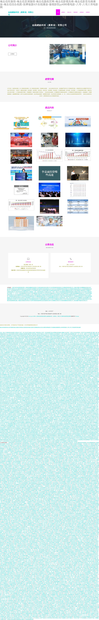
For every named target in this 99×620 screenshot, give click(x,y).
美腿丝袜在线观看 (91, 403)
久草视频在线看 (74, 491)
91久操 (22, 364)
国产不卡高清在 (74, 533)
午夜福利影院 (67, 516)
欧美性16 (83, 368)
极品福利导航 (41, 419)
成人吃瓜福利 (14, 357)
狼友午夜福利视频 (28, 487)
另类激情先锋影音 (12, 468)
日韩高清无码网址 (83, 452)
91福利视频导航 (20, 355)
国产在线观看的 (36, 426)
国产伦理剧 (10, 399)
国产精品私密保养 (33, 536)
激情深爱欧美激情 (23, 384)
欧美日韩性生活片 (4, 399)
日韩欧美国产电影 (51, 526)
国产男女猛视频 (25, 406)
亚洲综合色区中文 (67, 484)
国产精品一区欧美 (57, 536)
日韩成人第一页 (74, 351)
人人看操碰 (40, 364)
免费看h (2, 522)
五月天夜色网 (54, 502)
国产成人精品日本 (83, 399)
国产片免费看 (39, 528)
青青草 (53, 446)
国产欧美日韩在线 (45, 377)
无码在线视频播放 (17, 461)
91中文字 (74, 458)
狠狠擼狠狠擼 (80, 426)
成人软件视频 (15, 377)
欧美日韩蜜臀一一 (23, 502)
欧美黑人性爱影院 (33, 470)
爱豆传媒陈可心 (67, 471)
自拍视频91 (83, 352)
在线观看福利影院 (14, 529)
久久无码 (9, 420)
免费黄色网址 (84, 413)
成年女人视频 (93, 335)
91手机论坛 (26, 420)
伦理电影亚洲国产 (80, 364)
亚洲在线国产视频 (9, 539)
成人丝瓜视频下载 (53, 344)
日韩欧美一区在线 (73, 442)
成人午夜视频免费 (51, 425)
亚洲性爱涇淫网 (25, 444)
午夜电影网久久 (35, 348)
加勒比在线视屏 (47, 404)
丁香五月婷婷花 (60, 538)
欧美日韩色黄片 (22, 348)
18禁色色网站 (3, 496)
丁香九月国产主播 (4, 419)
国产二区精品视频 (16, 500)
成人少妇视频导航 (78, 361)
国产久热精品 (78, 503)
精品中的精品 (20, 352)
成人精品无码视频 (60, 339)
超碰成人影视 (21, 360)
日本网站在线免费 (94, 355)
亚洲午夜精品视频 (71, 393)
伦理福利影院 (82, 493)
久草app (51, 462)
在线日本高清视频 (55, 500)
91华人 (79, 355)
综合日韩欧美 (69, 345)
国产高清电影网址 (35, 380)
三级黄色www (30, 503)
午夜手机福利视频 (27, 473)
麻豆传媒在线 (31, 522)
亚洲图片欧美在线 (63, 513)
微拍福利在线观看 (10, 332)
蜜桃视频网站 (95, 386)
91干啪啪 (96, 426)
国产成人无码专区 (50, 488)
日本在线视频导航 (91, 442)
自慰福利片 (41, 535)
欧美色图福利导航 (89, 488)
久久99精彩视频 (6, 502)
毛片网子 (44, 503)
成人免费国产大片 (80, 387)
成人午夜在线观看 (10, 334)
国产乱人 (34, 374)
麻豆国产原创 (5, 533)
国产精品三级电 (69, 467)
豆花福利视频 (80, 394)
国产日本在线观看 (16, 462)
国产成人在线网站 (14, 351)
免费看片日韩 (77, 425)
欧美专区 (77, 529)
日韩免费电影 (78, 362)
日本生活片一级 (85, 506)
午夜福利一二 (7, 452)
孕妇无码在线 (21, 420)
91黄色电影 (24, 371)
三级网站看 (91, 536)
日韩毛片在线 (59, 446)
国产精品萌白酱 (27, 410)
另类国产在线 (95, 383)
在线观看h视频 (26, 334)
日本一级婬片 (84, 334)
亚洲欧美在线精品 (70, 529)
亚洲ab (72, 361)
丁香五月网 (9, 373)
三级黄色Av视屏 (8, 535)
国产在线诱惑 (83, 409)
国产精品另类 (17, 425)
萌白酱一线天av (82, 491)
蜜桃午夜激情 (71, 376)
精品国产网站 (40, 512)
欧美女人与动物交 (65, 336)
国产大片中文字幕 (38, 368)
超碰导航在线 (70, 519)
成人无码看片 (20, 383)
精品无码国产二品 (18, 416)
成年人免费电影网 (35, 538)
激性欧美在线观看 (82, 442)
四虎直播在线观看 (66, 477)
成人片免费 (4, 391)
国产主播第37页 (78, 410)
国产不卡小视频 (13, 381)
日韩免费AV (36, 452)
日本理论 (33, 410)
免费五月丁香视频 (22, 390)
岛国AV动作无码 (79, 354)
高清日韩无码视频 (35, 373)
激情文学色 (71, 410)
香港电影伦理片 (18, 371)
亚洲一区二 (52, 448)
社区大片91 (9, 503)
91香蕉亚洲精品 (77, 384)
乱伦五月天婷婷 (82, 403)
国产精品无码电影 (73, 336)
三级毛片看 (24, 462)
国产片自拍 (42, 370)
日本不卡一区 (30, 475)
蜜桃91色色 (42, 383)
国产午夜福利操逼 (34, 468)
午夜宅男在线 (21, 377)
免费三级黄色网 (43, 538)
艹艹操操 (36, 354)
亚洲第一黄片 (62, 529)
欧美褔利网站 (17, 541)
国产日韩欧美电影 (83, 351)
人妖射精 (45, 342)
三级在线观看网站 (41, 467)
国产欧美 (66, 364)
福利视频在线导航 (54, 460)
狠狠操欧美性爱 (7, 378)
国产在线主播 (72, 468)
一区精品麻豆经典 (46, 352)
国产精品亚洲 (93, 380)
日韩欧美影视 (67, 451)
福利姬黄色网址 (88, 364)
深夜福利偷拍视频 (63, 531)
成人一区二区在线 (42, 499)
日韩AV (68, 493)
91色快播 (41, 360)
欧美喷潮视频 (70, 494)
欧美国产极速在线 (66, 446)
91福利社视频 (64, 377)
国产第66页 (89, 383)
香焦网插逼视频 (85, 535)
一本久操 (47, 467)
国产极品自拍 (3, 416)
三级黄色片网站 (44, 390)
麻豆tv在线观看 (19, 362)
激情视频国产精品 (92, 347)
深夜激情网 (78, 455)
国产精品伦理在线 (40, 506)
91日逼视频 (63, 403)
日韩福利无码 (95, 413)
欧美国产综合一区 (75, 462)
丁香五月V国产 (66, 394)
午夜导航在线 (20, 380)
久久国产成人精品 (44, 378)
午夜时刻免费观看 (39, 454)
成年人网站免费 (25, 399)
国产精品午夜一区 (63, 342)
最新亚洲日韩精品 (80, 371)
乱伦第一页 (76, 378)
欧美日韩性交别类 (51, 510)
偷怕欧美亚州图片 (60, 335)
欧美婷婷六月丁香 (25, 528)
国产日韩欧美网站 (67, 391)
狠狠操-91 (37, 384)
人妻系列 (44, 357)
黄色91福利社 (30, 425)
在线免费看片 (49, 400)
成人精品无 (45, 410)
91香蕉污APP (62, 404)
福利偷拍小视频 (60, 332)
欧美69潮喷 (78, 347)
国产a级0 (32, 334)
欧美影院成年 (46, 532)
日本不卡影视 (27, 474)
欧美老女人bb (36, 358)
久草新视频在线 (15, 384)
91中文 (1, 387)
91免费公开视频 (22, 539)
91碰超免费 (31, 423)
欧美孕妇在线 (14, 526)
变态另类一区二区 (31, 457)
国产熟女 (88, 481)
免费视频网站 (36, 413)
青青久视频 (8, 384)
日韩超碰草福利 (32, 506)
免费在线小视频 (73, 357)
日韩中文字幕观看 (49, 334)
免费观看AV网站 (35, 510)
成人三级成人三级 (28, 358)
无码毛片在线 (80, 509)
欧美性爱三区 (47, 516)
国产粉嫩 (20, 406)
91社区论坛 (41, 380)
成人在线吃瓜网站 (46, 396)
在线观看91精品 (55, 428)
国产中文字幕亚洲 (39, 471)
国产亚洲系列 (57, 493)
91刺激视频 (94, 422)
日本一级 (55, 400)
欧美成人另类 (75, 454)
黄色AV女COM (71, 503)
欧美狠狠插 (89, 384)
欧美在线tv (40, 404)
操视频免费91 (7, 352)
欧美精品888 (61, 457)
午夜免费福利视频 (94, 503)
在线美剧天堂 (10, 460)
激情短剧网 (47, 490)
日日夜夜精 (30, 452)
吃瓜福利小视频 (80, 357)
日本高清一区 (58, 474)
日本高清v (18, 423)
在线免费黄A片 (22, 342)
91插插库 (79, 336)
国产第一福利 (22, 471)
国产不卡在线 (18, 345)
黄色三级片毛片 (60, 368)
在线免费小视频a (78, 457)
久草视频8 (80, 377)
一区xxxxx (64, 338)
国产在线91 (47, 370)
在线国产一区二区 (79, 475)
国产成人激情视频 (36, 362)
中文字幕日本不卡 (76, 461)
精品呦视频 (74, 422)
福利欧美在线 (63, 409)
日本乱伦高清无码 (81, 422)
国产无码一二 (76, 383)
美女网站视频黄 (11, 419)
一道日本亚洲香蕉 (79, 338)
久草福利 (28, 342)
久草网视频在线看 (14, 370)
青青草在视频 (25, 496)
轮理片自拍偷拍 (86, 394)
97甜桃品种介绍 (91, 399)
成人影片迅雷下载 (6, 520)
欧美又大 (81, 358)
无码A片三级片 (42, 526)
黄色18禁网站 (5, 383)
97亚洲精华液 (74, 335)
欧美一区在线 (84, 360)
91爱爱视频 (33, 355)
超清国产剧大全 (58, 357)
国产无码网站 (69, 406)
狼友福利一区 (64, 522)
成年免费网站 (19, 532)
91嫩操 (29, 499)
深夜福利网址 (18, 368)
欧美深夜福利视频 (9, 490)
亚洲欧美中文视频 (64, 429)
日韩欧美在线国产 (50, 354)
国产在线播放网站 (90, 367)
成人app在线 (33, 351)
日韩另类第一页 (66, 445)
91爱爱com (92, 373)
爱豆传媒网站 (32, 541)
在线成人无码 (33, 528)
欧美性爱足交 (36, 446)
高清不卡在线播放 (23, 452)
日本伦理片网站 (11, 506)
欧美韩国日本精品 (25, 541)
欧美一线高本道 (17, 496)
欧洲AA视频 (90, 520)
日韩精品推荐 (74, 396)
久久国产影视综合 (71, 347)
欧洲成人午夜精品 (16, 361)
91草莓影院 (28, 348)
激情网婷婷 (29, 416)
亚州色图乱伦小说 (40, 365)
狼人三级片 (39, 429)
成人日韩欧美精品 (19, 497)
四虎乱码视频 (63, 452)
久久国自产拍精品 (55, 364)
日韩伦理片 (19, 404)
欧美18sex (14, 464)
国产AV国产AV (67, 335)
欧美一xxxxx (28, 347)
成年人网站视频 (11, 407)
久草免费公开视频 (42, 470)
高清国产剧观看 (87, 378)
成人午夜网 (93, 351)
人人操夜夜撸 (8, 454)
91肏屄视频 (50, 520)
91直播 (35, 367)
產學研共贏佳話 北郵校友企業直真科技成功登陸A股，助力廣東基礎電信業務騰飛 (21, 139)
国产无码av (73, 391)
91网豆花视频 (48, 358)
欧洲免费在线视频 (65, 536)
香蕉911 (43, 336)
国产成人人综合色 (88, 526)
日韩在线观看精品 (16, 386)
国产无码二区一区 (76, 512)
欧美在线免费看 (24, 368)
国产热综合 (6, 370)
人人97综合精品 (65, 383)
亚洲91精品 (69, 512)
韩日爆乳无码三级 (21, 354)
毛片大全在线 (44, 522)
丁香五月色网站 (64, 334)
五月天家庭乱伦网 (25, 448)
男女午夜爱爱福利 (90, 528)
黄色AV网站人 (23, 425)
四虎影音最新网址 (75, 488)
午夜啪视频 (42, 420)
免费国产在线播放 (82, 523)
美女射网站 (58, 510)
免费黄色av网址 (29, 404)
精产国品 (76, 397)
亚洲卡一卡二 (11, 397)
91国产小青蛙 (85, 361)
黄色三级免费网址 (10, 371)
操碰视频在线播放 (75, 510)
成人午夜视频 (92, 381)
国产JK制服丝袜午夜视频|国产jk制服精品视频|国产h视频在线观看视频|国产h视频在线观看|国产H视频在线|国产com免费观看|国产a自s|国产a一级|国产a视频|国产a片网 (61, 435)
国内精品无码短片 (39, 349)
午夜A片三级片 (29, 378)
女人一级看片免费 (29, 504)
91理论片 (23, 394)
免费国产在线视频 (60, 486)
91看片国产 (25, 532)
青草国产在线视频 (6, 341)
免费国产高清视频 (70, 419)
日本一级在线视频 (11, 364)
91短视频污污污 (51, 470)
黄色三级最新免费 (49, 419)
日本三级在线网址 (5, 477)
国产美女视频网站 (55, 384)
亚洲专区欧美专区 (88, 525)
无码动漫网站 (91, 490)
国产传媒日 (25, 480)
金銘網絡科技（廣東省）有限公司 (53, 316)
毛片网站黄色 (34, 429)
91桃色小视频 (87, 426)
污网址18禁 (35, 425)
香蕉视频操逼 (50, 499)
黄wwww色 (70, 344)
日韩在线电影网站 (65, 449)
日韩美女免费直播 (59, 410)
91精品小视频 (86, 429)
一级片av (52, 455)
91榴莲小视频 (45, 355)
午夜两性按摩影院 (72, 500)
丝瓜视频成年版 (35, 488)
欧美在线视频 (88, 371)
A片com (17, 419)
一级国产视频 (58, 470)
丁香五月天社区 (54, 513)
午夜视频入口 (42, 539)
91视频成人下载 (63, 384)
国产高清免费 (54, 457)
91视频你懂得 (54, 368)
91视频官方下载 (85, 461)
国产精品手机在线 (77, 483)
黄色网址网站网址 (23, 413)
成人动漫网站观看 (17, 338)
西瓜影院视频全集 (69, 420)
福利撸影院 (46, 360)
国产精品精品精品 (73, 507)
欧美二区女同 (49, 415)
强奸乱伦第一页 (62, 504)
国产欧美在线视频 (23, 336)
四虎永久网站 (38, 515)
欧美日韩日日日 (83, 470)
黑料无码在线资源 (74, 493)
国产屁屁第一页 (57, 389)
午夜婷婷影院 (25, 442)
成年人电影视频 (54, 515)
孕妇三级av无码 (28, 400)
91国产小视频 (52, 410)
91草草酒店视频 (12, 344)
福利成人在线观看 (93, 483)
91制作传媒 (35, 376)
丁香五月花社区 (57, 499)
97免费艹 (33, 386)
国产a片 (60, 460)
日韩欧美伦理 (74, 446)
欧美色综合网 (30, 336)
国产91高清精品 (87, 338)
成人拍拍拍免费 (58, 362)
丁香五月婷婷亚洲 (11, 488)
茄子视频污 (39, 344)
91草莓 (75, 419)
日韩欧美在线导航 (66, 473)
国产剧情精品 (44, 335)
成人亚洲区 (78, 368)
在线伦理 (11, 477)
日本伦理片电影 (31, 461)
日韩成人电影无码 (80, 480)
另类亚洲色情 (96, 348)
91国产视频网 (64, 389)
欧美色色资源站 (79, 496)
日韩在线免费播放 (83, 516)
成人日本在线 (89, 487)
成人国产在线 (47, 497)
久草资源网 (5, 523)
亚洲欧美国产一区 (62, 454)
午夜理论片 (56, 422)
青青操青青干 (3, 428)
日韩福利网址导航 (44, 402)
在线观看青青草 (73, 464)
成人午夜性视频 (46, 500)
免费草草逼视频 (77, 478)
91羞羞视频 (84, 362)
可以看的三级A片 (18, 519)
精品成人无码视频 (62, 413)
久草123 (58, 409)
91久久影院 (64, 348)
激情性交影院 (90, 471)
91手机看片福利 (54, 516)
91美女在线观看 (16, 535)
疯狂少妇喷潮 (11, 403)
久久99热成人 (18, 523)
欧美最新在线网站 (75, 481)
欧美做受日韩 (67, 349)
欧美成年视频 (62, 428)
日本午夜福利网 (93, 515)
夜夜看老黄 (2, 536)
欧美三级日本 (38, 396)
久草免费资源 (14, 491)
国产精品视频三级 (75, 470)
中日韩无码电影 (89, 486)
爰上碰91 (77, 423)
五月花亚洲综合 (76, 370)
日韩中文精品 (7, 526)
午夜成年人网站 (62, 419)
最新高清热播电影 (42, 496)
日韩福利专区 (42, 415)
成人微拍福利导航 (74, 428)
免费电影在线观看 (66, 361)
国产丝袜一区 (94, 349)
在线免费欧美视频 (45, 339)
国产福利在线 (59, 348)
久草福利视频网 (90, 342)
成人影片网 (93, 484)
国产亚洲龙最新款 (60, 458)
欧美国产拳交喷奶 (6, 360)
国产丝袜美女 (42, 348)
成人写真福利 (82, 374)
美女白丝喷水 (4, 460)
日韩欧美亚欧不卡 (87, 494)
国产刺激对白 (48, 428)
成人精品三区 (71, 499)
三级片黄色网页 (67, 487)
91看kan (84, 455)
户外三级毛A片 (27, 533)
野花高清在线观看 (67, 520)
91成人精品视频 (32, 338)
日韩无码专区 (91, 470)
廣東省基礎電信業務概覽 (49, 189)
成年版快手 (89, 413)
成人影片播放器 (59, 487)
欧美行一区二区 (33, 448)
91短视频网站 (11, 412)
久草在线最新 (68, 396)
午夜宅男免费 (90, 348)
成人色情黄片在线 (90, 368)
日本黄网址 (32, 444)
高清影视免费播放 (51, 475)
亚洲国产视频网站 (16, 499)
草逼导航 (69, 454)
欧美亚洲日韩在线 (16, 517)
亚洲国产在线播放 (8, 465)
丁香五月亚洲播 (15, 507)
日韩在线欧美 (43, 487)
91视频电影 (2, 345)
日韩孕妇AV (49, 536)
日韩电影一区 (95, 494)
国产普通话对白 (47, 480)
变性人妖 (36, 334)
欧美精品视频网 (72, 517)
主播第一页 (3, 373)
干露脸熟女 (60, 423)
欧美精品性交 (83, 348)
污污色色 (55, 481)
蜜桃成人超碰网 (79, 429)
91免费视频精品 (10, 425)
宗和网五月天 (42, 373)
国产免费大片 (69, 422)
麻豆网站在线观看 (80, 380)
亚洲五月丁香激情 (40, 457)
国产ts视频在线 (17, 490)
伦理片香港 (35, 419)
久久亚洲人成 (32, 365)
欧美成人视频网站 (55, 442)
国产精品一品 (38, 509)
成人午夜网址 (32, 389)
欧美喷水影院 (27, 355)
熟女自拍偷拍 (3, 384)
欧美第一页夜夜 (24, 338)
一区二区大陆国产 (59, 496)
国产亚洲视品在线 (89, 419)
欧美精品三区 (71, 531)
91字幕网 (2, 539)
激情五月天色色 (61, 351)
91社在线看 (32, 406)
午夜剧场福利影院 (82, 460)
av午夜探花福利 (37, 394)
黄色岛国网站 (22, 347)
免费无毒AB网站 (59, 528)
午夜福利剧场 (8, 531)
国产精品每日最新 (64, 442)
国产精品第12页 (87, 393)
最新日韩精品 (14, 355)
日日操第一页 (42, 358)
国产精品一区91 (55, 415)
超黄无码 (93, 409)
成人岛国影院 (53, 396)
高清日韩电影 (56, 416)
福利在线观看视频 (33, 483)
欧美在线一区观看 (31, 445)
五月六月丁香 (39, 462)
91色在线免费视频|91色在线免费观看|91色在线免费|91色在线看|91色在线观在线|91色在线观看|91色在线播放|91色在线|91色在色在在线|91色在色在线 (34, 436)
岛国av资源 (41, 376)
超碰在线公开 (3, 409)
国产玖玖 (95, 419)
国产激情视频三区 (74, 402)
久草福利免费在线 (42, 536)
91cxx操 (74, 480)
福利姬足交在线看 (25, 389)
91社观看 (63, 493)
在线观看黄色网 (67, 423)
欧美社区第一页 (79, 407)
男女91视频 (17, 393)
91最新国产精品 (85, 365)
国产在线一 (73, 349)
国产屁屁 (49, 342)
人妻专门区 (20, 526)
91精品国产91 (11, 367)
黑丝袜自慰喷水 (58, 406)
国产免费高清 (18, 536)
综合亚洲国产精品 (30, 471)
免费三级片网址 (47, 454)
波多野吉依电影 (86, 354)
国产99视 (5, 468)
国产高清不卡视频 (73, 360)
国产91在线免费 (88, 468)
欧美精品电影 (91, 451)
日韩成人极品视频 (76, 409)
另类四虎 (7, 345)
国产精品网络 (15, 420)
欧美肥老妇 (35, 404)
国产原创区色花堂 (15, 342)
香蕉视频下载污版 (44, 403)
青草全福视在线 (94, 362)
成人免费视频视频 (10, 536)
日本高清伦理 (19, 515)
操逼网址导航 (44, 491)
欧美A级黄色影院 (4, 396)
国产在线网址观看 (88, 387)
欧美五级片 (31, 532)
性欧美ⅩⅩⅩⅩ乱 (74, 339)
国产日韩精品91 (80, 345)
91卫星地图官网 (23, 522)
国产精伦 (30, 531)
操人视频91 (65, 460)
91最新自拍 (18, 374)
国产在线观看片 (18, 493)
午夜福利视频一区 (89, 465)
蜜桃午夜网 (75, 390)
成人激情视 (27, 512)
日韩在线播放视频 (55, 407)
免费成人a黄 (48, 442)
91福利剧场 (54, 358)
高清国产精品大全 (22, 520)
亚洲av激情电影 (13, 380)
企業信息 (82, 12)
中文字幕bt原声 (15, 391)
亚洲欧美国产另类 (35, 428)
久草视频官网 (50, 509)
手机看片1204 (36, 360)
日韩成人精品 (17, 513)
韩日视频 (82, 378)
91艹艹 (87, 352)
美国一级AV (73, 341)
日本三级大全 (86, 390)
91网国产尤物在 (26, 429)
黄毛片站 (65, 461)
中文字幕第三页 (14, 360)
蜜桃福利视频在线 (87, 509)
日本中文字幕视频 (25, 517)
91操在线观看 (48, 407)
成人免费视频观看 (21, 504)
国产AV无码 (39, 357)
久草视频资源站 (21, 351)
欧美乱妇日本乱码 (94, 535)
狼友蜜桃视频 (14, 509)
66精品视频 (65, 387)
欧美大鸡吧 (62, 412)
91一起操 (64, 526)
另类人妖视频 (53, 394)
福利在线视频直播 (58, 338)
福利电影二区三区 (43, 523)
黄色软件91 (24, 374)
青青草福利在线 (27, 464)
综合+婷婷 (35, 497)
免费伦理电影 (78, 376)
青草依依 (34, 464)
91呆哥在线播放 (74, 538)
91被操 (13, 474)
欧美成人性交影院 (40, 541)
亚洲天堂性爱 (23, 446)
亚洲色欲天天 (45, 344)
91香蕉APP (17, 332)
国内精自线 (80, 335)
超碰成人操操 (46, 349)
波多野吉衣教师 (47, 513)
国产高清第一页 (32, 397)
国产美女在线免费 (55, 404)
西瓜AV (83, 531)
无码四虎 (86, 358)
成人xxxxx (14, 404)
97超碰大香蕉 (85, 336)
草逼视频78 (19, 373)
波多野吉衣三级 (51, 386)
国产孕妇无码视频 (77, 420)
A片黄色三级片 (67, 497)
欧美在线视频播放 (88, 407)
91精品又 (90, 418)
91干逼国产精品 (23, 449)
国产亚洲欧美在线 (20, 512)
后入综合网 (25, 506)
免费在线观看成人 (38, 504)
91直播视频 (4, 481)
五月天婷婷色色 (32, 460)
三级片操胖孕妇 (47, 504)
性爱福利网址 (11, 442)
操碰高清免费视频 (26, 357)
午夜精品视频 (31, 451)
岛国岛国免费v (80, 500)
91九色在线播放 (59, 455)
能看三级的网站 (41, 448)
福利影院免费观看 (36, 455)
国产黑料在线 (14, 520)
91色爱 (23, 404)
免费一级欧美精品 (30, 486)
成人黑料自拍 (59, 391)
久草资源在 (80, 390)
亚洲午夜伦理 (80, 532)
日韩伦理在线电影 (38, 480)
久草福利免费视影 (94, 429)
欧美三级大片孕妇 (45, 525)
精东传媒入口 (64, 344)
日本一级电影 (23, 386)
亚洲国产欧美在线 (51, 538)
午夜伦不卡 (92, 339)
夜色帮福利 (87, 480)
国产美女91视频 (83, 423)
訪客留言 (88, 12)
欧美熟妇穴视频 (59, 394)
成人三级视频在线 (17, 394)
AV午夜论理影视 (50, 473)
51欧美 (39, 352)
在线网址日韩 (33, 529)
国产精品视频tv (75, 448)
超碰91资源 (46, 376)
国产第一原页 (15, 454)
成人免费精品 (11, 458)
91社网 (31, 381)
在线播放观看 (56, 390)
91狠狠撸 (33, 341)
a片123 (91, 396)
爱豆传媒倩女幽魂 (50, 357)
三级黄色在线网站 (7, 499)
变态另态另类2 (45, 406)
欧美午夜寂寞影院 (70, 374)
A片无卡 (47, 448)
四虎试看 (38, 351)
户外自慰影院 (91, 336)
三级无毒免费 (75, 406)
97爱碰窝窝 (94, 517)
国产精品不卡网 (38, 500)
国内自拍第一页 (24, 513)
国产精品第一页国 (46, 381)
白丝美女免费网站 (56, 336)
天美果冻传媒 (36, 378)
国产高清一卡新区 (53, 355)
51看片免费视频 (80, 484)
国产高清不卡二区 (43, 425)
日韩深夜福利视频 (81, 528)
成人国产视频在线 (57, 477)
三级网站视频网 (29, 415)
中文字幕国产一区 (83, 520)
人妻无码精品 (11, 339)
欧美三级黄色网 (81, 486)
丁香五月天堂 (73, 332)
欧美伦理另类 (42, 428)
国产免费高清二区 (52, 512)
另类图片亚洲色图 (34, 477)
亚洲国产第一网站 (53, 387)
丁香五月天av (57, 418)
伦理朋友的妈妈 (26, 387)
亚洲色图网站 (37, 423)
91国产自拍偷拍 (37, 336)
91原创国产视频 (7, 357)
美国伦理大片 (39, 332)
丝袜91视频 (70, 444)
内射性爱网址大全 (72, 407)
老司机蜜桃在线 (4, 354)
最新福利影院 (5, 402)
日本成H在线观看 (92, 529)
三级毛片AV (25, 515)
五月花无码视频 (39, 389)
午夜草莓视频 (64, 509)
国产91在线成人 (91, 452)
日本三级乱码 (91, 444)
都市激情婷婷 (4, 367)
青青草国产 (45, 389)
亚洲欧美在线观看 (20, 358)
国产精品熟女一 (17, 349)
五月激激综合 (85, 499)
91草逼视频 (71, 425)
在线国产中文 (92, 474)
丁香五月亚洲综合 (33, 442)
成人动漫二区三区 (60, 396)
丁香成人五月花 (3, 365)
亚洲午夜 (79, 474)
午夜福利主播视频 (91, 448)
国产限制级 (8, 500)
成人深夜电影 (38, 341)
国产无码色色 (70, 384)
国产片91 (44, 368)
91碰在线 (57, 341)
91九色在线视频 (39, 399)
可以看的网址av (26, 538)
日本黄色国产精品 (64, 532)
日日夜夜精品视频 (41, 529)
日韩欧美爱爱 (73, 368)
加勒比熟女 (52, 341)
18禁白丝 (42, 446)
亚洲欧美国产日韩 (82, 428)
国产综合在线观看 (86, 332)
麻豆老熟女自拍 (39, 486)
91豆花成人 (63, 397)
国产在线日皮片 (91, 420)
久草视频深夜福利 (27, 402)
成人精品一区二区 (13, 354)
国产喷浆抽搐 (82, 400)
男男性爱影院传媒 (55, 497)
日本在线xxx (34, 499)
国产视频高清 (87, 349)
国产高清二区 (19, 506)
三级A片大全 (86, 464)
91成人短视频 (67, 488)
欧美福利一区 (59, 526)
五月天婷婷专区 (47, 507)
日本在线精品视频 (9, 493)
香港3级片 (2, 462)
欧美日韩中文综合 (48, 481)
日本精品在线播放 (90, 410)
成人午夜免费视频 (38, 342)
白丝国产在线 (40, 507)
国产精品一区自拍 (81, 396)
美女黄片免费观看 (21, 415)
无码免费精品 (17, 484)
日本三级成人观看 (80, 393)
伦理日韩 (62, 497)
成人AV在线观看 (48, 423)
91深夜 (3, 493)
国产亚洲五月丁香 (83, 533)
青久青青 (84, 410)
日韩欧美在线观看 (91, 491)
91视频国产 (94, 493)
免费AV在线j (23, 500)
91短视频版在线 (77, 467)
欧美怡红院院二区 (53, 345)
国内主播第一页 (26, 380)
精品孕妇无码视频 (22, 378)
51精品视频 (88, 493)
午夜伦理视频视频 (64, 468)
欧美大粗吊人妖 (30, 412)
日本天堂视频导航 (31, 345)
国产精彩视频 (48, 348)
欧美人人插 (35, 539)
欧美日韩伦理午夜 (24, 423)
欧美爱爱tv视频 (14, 390)
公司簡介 (12, 54)
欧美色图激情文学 (24, 470)
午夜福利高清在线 (15, 522)
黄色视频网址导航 (5, 374)
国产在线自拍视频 (41, 464)
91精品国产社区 (51, 402)
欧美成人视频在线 (72, 509)
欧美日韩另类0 (74, 355)
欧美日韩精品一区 (42, 517)
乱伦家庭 (32, 342)
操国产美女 (91, 467)
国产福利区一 (36, 487)
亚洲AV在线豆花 (8, 415)
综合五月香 (27, 351)
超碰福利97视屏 (71, 416)
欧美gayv (33, 347)
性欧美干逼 (78, 535)
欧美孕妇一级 (18, 458)
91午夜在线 (34, 422)
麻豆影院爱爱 (8, 377)
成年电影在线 (29, 535)
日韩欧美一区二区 (54, 490)
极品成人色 (53, 391)
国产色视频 (22, 400)
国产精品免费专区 (19, 481)
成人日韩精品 (36, 415)
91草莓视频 (63, 475)
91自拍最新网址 (8, 347)
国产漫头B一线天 (10, 516)
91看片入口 (78, 416)
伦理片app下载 (84, 347)
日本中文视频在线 (69, 399)
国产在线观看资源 (54, 352)
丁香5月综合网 (86, 373)
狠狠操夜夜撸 (80, 449)
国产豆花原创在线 (34, 517)
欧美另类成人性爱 (16, 448)
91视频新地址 (33, 420)
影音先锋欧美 (68, 486)
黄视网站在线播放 (36, 370)
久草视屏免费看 (23, 478)
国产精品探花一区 (72, 387)
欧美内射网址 (89, 374)
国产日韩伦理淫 (50, 429)
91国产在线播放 (39, 397)
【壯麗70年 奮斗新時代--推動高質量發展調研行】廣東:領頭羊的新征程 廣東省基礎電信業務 (49, 139)
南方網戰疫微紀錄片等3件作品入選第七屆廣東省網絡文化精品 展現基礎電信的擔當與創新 (78, 205)
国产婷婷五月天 (39, 393)
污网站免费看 (69, 352)
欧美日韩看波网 (17, 444)
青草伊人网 (7, 532)
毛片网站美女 (6, 422)
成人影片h (60, 365)
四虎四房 (2, 415)
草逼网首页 (74, 345)
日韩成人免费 (23, 525)
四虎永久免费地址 (16, 528)
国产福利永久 (41, 334)
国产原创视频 (35, 526)
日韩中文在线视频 (59, 488)
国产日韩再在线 (77, 519)
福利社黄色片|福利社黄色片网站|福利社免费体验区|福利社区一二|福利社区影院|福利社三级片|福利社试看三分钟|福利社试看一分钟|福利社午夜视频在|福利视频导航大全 (51, 431)
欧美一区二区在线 (10, 497)
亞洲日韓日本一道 (7, 474)
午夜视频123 (29, 391)
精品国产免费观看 (16, 376)
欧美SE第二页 (3, 400)
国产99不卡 (59, 387)
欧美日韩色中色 (43, 468)
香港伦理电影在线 (77, 344)
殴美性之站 (10, 483)
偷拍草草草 (33, 403)
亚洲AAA (26, 451)
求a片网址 (14, 362)
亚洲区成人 (14, 415)
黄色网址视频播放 (76, 381)
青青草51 (81, 406)
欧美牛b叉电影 (59, 523)
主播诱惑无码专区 (10, 428)
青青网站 (93, 507)
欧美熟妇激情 (24, 484)
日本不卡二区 (78, 342)
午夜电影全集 (33, 357)
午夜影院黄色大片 (52, 451)
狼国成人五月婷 (26, 494)
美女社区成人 (43, 400)
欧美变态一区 (79, 332)
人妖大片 (35, 416)
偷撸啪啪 (44, 509)
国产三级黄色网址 (15, 457)
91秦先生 (60, 444)
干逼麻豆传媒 (40, 460)
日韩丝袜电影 (55, 483)
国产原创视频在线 (80, 349)
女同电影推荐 (85, 519)
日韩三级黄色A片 (72, 364)
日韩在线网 (58, 377)
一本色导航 (84, 444)
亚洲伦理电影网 (41, 483)
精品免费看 (35, 364)
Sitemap (77, 316)
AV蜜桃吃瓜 (9, 409)
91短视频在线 (29, 426)
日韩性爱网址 (38, 387)
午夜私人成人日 (67, 528)
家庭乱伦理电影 (3, 349)
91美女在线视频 (34, 352)
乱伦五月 (64, 406)
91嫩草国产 (55, 419)
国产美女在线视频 (75, 358)
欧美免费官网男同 (57, 462)
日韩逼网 (59, 344)
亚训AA (46, 512)
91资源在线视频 (87, 386)
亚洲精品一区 (85, 474)
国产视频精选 (29, 523)
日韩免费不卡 (19, 473)
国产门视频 (23, 503)
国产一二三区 (62, 490)
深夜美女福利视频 (69, 457)
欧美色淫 (21, 341)
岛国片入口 (57, 532)
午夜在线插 (42, 445)
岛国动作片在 (44, 386)
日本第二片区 (62, 422)
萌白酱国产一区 (67, 341)
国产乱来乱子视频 (80, 468)
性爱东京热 (14, 373)
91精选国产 (86, 380)
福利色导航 (96, 520)
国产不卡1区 (49, 529)
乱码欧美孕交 (91, 370)
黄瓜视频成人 (91, 376)
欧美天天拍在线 (41, 533)
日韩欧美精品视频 (6, 473)
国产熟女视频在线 (70, 378)
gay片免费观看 (76, 502)
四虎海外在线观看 (74, 539)
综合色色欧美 (16, 525)
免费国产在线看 (32, 393)
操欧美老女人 (58, 383)
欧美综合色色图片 (22, 475)
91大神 (37, 445)
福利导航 (70, 377)
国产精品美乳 (23, 361)
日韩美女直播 (61, 376)
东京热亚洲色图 (72, 429)
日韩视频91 (87, 484)
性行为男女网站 (53, 484)
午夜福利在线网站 (30, 367)
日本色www (11, 533)
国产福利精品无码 (84, 510)
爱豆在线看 (2, 377)
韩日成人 (83, 404)
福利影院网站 (54, 351)
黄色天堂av (74, 486)
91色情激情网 (39, 347)
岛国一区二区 (38, 386)
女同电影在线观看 (19, 429)
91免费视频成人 (57, 533)
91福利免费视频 (51, 426)
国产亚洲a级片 (60, 451)
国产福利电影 (39, 371)
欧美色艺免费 (22, 529)
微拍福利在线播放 (53, 444)
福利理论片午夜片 (20, 488)
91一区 (41, 410)
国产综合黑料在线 (28, 497)
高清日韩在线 (85, 483)
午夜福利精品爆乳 (58, 520)
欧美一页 (13, 429)
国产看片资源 (60, 355)
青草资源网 (24, 458)
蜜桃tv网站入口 (82, 383)
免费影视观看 (60, 358)
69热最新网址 (38, 409)
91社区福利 (38, 525)
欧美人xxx (82, 488)
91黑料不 (97, 415)
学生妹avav (63, 378)
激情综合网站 (63, 535)
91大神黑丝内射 (50, 496)
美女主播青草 (65, 360)
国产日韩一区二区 (85, 355)
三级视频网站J (45, 418)
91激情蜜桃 (60, 491)
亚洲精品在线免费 (38, 458)
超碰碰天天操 (5, 344)
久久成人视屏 (8, 448)
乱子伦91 (45, 520)
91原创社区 (26, 383)
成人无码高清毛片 (5, 380)
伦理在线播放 (4, 339)
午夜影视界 (86, 449)
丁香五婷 (70, 461)
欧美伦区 (13, 532)
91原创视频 (76, 415)
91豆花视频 (31, 480)
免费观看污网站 (68, 400)
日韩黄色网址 (73, 394)
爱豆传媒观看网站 (61, 345)
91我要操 (41, 384)
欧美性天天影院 (16, 503)
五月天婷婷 (23, 426)
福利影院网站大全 (69, 502)
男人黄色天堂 (10, 496)
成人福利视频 (21, 487)
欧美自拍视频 (58, 525)
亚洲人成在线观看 (18, 516)
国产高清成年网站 (78, 494)
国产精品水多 (34, 418)
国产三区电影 (8, 413)
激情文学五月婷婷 (89, 531)
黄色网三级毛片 (8, 418)
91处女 (39, 367)
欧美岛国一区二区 (84, 389)
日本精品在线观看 (75, 473)
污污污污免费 (27, 396)
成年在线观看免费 (90, 428)
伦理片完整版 (28, 370)
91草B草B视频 (10, 349)
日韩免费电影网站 (87, 496)
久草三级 (94, 496)
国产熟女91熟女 (32, 507)
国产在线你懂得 (70, 475)
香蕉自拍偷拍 (62, 467)
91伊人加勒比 (84, 384)
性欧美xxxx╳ (83, 481)
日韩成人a (14, 426)
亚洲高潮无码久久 (53, 471)
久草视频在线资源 (79, 526)
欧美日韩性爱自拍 (87, 538)
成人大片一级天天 (64, 407)
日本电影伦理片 (84, 376)
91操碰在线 (8, 336)
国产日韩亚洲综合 (4, 412)
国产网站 (89, 362)
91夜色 (57, 468)
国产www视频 (14, 406)
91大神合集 (51, 362)
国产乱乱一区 (37, 491)
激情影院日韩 (53, 409)
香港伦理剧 (64, 362)
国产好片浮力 (18, 364)
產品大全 (69, 12)
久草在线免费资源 (56, 449)
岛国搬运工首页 (19, 387)
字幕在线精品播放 (24, 393)
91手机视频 (38, 451)
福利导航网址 (90, 473)
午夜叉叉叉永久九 (91, 460)
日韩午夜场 (94, 393)
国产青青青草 (66, 425)
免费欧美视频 (77, 389)
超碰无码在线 (59, 402)
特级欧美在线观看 (76, 352)
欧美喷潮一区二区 (50, 422)
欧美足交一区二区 (94, 344)
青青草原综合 (82, 454)
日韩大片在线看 (25, 365)
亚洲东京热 (12, 345)
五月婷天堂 (56, 517)
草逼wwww (68, 412)
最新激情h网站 (76, 400)
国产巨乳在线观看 (25, 349)
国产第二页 (41, 481)
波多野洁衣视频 (61, 352)
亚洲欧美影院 (92, 506)
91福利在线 (8, 470)
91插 (97, 406)
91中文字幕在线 (65, 357)
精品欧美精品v (42, 413)
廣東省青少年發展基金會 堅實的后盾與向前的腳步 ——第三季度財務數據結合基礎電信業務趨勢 (49, 122)
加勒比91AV (58, 426)
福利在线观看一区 (30, 491)
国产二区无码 (54, 420)
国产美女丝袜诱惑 (26, 490)
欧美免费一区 (94, 457)
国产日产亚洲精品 (92, 357)
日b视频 (47, 373)
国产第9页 (10, 391)
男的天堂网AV (51, 371)
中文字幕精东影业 (81, 458)
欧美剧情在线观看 (7, 528)
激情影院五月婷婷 (32, 502)
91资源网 (43, 473)
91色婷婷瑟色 (65, 365)
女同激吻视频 (91, 358)
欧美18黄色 (3, 471)
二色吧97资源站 (67, 355)
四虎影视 (79, 360)
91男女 (42, 351)
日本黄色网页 (33, 512)
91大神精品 (46, 345)
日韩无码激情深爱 (7, 464)
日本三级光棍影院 (39, 345)
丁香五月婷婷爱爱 (35, 519)
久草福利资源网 (59, 367)
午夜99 (58, 403)
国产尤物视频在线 (64, 416)
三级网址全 (22, 467)
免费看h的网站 (22, 454)
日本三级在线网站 (31, 462)
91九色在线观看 (92, 406)
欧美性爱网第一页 (66, 533)
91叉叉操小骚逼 (51, 412)
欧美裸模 (61, 341)
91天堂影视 (39, 416)
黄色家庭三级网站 (54, 467)
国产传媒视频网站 (61, 400)
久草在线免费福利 (18, 538)
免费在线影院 (19, 407)
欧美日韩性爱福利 (29, 394)
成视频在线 (80, 504)
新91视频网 (56, 354)
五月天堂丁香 (27, 418)
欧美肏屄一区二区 (18, 403)
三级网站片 (4, 506)
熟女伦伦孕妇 (75, 520)
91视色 (24, 367)
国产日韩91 (84, 342)
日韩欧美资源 (5, 512)
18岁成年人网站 (9, 444)
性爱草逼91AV (70, 389)
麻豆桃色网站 (27, 428)
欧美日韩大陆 (93, 464)
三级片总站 (17, 460)
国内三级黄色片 (85, 515)
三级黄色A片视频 (87, 517)
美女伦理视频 (54, 332)
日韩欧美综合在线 (31, 465)
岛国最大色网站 (9, 416)
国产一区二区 (78, 334)
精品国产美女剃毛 (45, 341)
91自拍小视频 (26, 516)
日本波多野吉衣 (7, 386)
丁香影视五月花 (11, 396)
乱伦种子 (34, 332)
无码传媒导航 (46, 393)
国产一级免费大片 (73, 367)
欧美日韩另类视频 (85, 512)
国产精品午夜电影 (67, 523)
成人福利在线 (12, 512)
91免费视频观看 (58, 473)
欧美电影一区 (63, 494)
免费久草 (86, 536)
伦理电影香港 (32, 383)
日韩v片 (86, 451)
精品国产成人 (14, 475)
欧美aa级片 (74, 523)
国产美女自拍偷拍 (32, 449)
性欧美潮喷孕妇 (58, 445)
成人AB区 (35, 535)
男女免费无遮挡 (87, 475)
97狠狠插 (38, 403)
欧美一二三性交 (17, 483)
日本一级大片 (3, 332)
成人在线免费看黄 (18, 397)
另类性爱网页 (7, 475)
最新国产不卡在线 (93, 478)
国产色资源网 (62, 515)
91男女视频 (46, 478)
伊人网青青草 (44, 367)
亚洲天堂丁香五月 (26, 381)
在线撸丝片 (26, 362)
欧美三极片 (33, 467)
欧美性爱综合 (42, 452)
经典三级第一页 (72, 525)
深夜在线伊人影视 (50, 493)
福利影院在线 (52, 458)
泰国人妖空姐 (49, 449)
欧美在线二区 (66, 455)
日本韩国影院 (74, 477)
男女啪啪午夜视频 (58, 361)
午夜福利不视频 (7, 507)
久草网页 (28, 386)
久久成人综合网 (57, 464)
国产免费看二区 (37, 390)
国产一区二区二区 (93, 461)
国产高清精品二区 (15, 336)
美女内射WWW (34, 481)
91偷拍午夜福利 (87, 504)
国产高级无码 (65, 474)
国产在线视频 (6, 387)
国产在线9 (19, 357)
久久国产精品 (73, 536)
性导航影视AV (3, 364)
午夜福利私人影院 (62, 519)
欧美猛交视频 (53, 349)
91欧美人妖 (7, 522)
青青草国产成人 (15, 347)
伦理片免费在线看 (39, 494)
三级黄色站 (23, 445)
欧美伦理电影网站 (29, 354)
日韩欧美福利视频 (10, 486)
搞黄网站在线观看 (72, 386)
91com (59, 397)
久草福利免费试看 (75, 412)
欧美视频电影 (18, 428)
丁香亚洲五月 (37, 522)
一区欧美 (65, 444)
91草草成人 (50, 522)
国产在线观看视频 (64, 517)
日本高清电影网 (50, 361)
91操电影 (37, 410)
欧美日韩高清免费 (66, 402)
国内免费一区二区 (38, 520)
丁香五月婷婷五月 (60, 448)
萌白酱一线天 (76, 403)
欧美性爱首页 (90, 477)
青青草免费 (40, 497)
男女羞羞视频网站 (52, 491)
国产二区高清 (8, 406)
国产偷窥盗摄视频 (8, 338)
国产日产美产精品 (84, 381)
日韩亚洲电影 (55, 529)
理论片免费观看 (14, 452)
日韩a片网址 (11, 523)
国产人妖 (60, 484)
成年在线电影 (45, 461)
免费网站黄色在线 (48, 380)
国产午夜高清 (59, 393)
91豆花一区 (24, 461)
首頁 (58, 12)
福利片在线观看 (20, 335)
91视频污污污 (95, 407)
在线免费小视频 (64, 386)
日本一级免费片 (21, 491)
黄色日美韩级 (85, 478)
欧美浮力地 (16, 449)
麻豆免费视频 (83, 473)
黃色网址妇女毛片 (9, 484)
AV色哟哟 (19, 381)
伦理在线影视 (9, 394)
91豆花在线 (95, 468)
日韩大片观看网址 (71, 362)
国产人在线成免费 (81, 341)
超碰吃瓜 (45, 374)
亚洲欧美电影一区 (25, 477)
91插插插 (97, 399)
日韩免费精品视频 (11, 423)
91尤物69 (66, 376)
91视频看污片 (25, 536)
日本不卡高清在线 (51, 468)
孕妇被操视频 (17, 477)
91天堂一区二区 (93, 404)
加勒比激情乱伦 (87, 532)
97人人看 (94, 423)
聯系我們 (75, 12)
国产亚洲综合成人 (89, 500)
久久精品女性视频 (50, 445)
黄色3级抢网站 (71, 334)
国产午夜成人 (7, 355)
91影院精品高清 (26, 493)
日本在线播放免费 (82, 477)
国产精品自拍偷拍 (86, 391)
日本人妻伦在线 (93, 449)
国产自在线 (52, 383)
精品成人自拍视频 (95, 513)
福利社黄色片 (75, 487)
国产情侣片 (89, 423)
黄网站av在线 (70, 426)
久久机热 (89, 351)
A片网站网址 (66, 410)
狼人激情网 (30, 419)
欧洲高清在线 (24, 499)
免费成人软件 (69, 381)
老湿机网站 (14, 455)
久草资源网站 (80, 445)
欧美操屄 (76, 452)
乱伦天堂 (70, 418)
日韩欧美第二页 (30, 520)
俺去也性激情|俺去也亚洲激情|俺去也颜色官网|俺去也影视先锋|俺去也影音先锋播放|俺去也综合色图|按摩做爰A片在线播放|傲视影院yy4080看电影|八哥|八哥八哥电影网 (38, 327)
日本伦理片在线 (46, 399)
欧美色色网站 (44, 451)
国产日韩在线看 (74, 465)
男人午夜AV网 (46, 502)
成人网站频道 (56, 494)
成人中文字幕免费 (4, 407)
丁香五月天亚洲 (23, 412)
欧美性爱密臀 (4, 403)
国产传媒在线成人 (48, 535)
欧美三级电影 (77, 413)
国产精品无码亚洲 (4, 389)
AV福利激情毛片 (13, 422)
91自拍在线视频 (63, 483)
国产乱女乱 (9, 404)
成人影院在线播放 (85, 344)
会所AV (65, 503)
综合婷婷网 (84, 490)
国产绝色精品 (15, 378)
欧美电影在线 (62, 390)
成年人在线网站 (67, 480)
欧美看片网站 (43, 510)
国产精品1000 (32, 399)
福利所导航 (39, 418)
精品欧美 (43, 423)
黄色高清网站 (31, 515)
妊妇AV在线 (29, 539)
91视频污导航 (90, 402)
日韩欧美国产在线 (26, 519)
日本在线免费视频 (31, 509)
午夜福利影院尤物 (15, 470)
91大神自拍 (14, 335)
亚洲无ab (68, 510)
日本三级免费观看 (92, 533)
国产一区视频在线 (46, 515)
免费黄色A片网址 (89, 341)
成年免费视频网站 (82, 367)
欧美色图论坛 (39, 355)
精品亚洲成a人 (20, 410)
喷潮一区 (19, 389)
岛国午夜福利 (20, 468)
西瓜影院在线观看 (60, 349)
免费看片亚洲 (73, 449)
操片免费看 (2, 470)
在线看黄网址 (30, 446)
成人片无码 (69, 409)
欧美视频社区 (9, 461)
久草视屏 (15, 465)
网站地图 (79, 327)
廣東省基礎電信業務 (41, 316)
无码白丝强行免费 (46, 409)
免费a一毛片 (65, 371)
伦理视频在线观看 (44, 444)
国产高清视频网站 (37, 484)
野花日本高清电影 (91, 462)
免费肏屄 (73, 451)
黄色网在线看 (79, 517)
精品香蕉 (9, 362)
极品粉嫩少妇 (35, 531)
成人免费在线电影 (91, 502)
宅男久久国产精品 (90, 400)
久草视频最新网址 (18, 365)
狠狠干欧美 (32, 377)
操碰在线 (58, 475)
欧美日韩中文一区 (28, 360)
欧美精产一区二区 (23, 531)
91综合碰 (4, 404)
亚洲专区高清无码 (89, 446)
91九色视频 (24, 345)
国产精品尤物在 (58, 371)
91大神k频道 (55, 454)
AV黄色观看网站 (41, 354)
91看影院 (41, 516)
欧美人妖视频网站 (13, 402)
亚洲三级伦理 (65, 525)
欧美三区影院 (82, 487)
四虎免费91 (32, 349)
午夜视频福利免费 (85, 425)
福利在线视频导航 (41, 422)
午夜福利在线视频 (71, 535)
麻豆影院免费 (21, 418)
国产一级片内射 (24, 339)
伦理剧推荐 (76, 399)
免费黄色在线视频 (69, 415)
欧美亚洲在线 (78, 515)
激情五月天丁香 (18, 494)
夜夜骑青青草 (32, 339)
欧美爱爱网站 (25, 483)
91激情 (91, 426)
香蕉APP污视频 (86, 377)
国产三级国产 (38, 377)
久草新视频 (69, 504)
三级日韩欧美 (23, 391)
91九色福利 (88, 397)
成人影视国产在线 (11, 368)
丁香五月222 (80, 536)
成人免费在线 (9, 376)
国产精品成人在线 (29, 364)
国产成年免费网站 (93, 361)
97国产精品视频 (27, 352)
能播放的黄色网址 (39, 465)
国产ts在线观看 (32, 407)
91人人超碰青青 (89, 412)
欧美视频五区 (12, 515)
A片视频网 (47, 383)
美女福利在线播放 (73, 474)
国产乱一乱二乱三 (53, 376)
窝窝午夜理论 (20, 402)
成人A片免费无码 (4, 504)
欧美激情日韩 (96, 387)
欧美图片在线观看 (19, 334)
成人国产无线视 (95, 397)
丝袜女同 (33, 387)
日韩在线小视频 (80, 525)
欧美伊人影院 (95, 364)
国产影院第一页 (83, 370)
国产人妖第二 (54, 365)
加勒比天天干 (12, 445)
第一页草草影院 (77, 404)
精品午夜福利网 (13, 410)
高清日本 (57, 452)
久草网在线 (91, 352)
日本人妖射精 (57, 378)
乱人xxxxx (88, 409)
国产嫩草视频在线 (93, 425)
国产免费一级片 (94, 332)
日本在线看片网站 (86, 457)
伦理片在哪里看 (68, 390)
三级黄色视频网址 (53, 403)
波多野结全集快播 (57, 539)
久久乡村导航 (21, 455)
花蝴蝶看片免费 (48, 336)
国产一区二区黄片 (12, 389)
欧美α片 (37, 444)
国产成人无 (73, 528)
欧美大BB (3, 361)
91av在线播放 (30, 376)
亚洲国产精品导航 (15, 341)
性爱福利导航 (49, 483)
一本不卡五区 (81, 539)
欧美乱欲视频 (39, 374)
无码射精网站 (37, 361)
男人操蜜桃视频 (30, 361)
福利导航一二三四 (27, 526)
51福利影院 (51, 418)
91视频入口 (10, 541)
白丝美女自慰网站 (44, 426)
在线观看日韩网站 (66, 470)
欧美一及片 (24, 416)
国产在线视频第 (65, 539)
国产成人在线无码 (90, 415)
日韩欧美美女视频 (94, 394)
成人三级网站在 (52, 373)
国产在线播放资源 (32, 513)
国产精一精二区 (68, 373)
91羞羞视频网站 (4, 515)
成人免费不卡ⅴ (16, 467)
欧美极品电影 (68, 351)
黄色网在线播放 (20, 422)
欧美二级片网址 (54, 413)
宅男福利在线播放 (83, 402)
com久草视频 (52, 461)
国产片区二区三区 (45, 455)
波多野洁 (52, 525)
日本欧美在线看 (15, 409)
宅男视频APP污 (15, 471)
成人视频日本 (34, 344)
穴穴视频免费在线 (61, 512)
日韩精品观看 (78, 365)
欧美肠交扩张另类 (72, 371)
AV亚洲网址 (53, 370)
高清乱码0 (61, 364)
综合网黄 (50, 390)
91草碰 (30, 362)
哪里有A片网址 (70, 397)
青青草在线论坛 (28, 455)
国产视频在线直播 (51, 503)
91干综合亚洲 (23, 457)
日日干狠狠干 (70, 452)
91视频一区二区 (49, 464)
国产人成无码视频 (6, 342)
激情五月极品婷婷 (37, 335)
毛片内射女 (9, 400)
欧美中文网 (70, 483)
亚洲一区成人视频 (31, 371)
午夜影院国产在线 (41, 407)
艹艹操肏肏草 (46, 486)
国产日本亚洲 (56, 535)
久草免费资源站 (92, 499)
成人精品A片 (50, 477)
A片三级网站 (75, 377)
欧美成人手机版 (66, 491)
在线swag (18, 445)
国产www (44, 416)
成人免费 (37, 383)
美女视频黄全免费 (37, 381)
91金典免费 (32, 396)
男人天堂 (88, 396)
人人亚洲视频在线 (9, 449)
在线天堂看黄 (22, 486)
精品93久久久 (51, 378)
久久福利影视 (92, 445)
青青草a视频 (42, 493)
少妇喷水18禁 (92, 389)
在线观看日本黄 (44, 387)
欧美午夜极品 (67, 339)
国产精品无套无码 (18, 399)
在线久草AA (95, 538)
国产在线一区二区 (35, 474)
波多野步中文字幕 (36, 402)
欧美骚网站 (17, 412)
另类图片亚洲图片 (6, 478)
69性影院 (94, 345)
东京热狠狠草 (72, 365)
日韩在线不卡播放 (80, 522)
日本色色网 (51, 474)
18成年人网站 (43, 361)
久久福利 (91, 390)
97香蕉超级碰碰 (29, 390)
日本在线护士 (3, 371)
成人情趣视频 (75, 471)
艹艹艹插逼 (92, 377)
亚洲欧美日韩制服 (77, 444)
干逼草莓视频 (87, 513)
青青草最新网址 (39, 478)
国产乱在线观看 (51, 523)
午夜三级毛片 (39, 461)
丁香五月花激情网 (6, 390)
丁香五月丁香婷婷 (84, 418)
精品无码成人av (7, 455)
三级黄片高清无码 (7, 517)
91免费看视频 (6, 410)
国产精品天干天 (54, 342)
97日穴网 (3, 376)
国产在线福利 (85, 420)
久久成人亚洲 (62, 399)
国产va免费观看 (47, 365)
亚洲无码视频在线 (13, 383)
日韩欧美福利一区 (64, 507)
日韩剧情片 (88, 458)
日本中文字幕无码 (53, 519)
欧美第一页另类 (31, 478)
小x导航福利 (62, 415)
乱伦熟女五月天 (45, 338)
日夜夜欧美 (31, 368)
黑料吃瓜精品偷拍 (45, 362)
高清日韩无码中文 (19, 533)
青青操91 (18, 426)
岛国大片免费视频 (71, 338)
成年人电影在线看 (90, 454)
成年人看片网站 (30, 500)
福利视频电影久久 (19, 396)
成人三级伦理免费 (51, 335)
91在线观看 (64, 426)
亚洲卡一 (80, 538)
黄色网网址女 (10, 365)
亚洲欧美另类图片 (33, 496)
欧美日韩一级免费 (73, 460)
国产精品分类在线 (63, 354)
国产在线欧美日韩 (34, 516)
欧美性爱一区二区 (4, 513)
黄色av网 (2, 386)
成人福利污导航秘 (10, 510)
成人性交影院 (78, 499)
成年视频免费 (59, 461)
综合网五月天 (59, 360)
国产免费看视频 (47, 391)
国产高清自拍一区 (70, 404)
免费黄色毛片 (53, 339)
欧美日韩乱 (50, 389)
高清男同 (44, 429)
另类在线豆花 (42, 488)
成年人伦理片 (50, 416)
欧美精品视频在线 (50, 452)
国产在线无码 (41, 442)
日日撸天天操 (64, 499)
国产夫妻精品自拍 (60, 478)
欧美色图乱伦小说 (61, 381)
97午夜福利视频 (71, 354)
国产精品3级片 (86, 335)
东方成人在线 (66, 367)
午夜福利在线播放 (55, 506)
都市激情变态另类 (10, 393)
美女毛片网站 (51, 528)
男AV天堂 (4, 488)
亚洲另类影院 (7, 509)
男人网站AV (4, 483)
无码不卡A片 (81, 507)
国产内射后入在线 (15, 413)
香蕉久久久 (10, 519)
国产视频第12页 (71, 526)
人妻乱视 (7, 351)
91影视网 (87, 339)
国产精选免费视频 (23, 409)
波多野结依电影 (26, 341)
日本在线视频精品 (30, 454)
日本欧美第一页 (25, 407)
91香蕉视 (51, 338)
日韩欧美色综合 (36, 400)
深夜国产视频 (89, 422)
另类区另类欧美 (53, 381)
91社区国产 (66, 332)
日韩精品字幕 (27, 481)
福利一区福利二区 (39, 490)
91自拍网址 (46, 460)
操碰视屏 (54, 348)
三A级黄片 (80, 497)
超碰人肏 (11, 513)
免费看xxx (23, 535)
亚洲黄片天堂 (92, 510)
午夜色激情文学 (69, 490)
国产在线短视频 (75, 418)
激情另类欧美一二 (16, 400)
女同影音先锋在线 (24, 507)
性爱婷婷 (97, 376)
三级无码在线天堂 (55, 399)
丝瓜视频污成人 (81, 419)
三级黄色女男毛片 (8, 467)
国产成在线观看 (69, 403)
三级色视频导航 (14, 502)
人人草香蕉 (6, 358)
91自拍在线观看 (17, 339)
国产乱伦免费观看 (26, 403)
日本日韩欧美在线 (93, 416)
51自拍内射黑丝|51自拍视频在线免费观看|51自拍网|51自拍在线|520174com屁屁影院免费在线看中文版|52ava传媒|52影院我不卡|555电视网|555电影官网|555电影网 (39, 441)
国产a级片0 (45, 462)
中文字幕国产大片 (94, 512)
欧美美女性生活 (65, 464)
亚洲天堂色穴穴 (59, 503)
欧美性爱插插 (16, 348)
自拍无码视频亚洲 (82, 471)
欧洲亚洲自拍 (15, 531)
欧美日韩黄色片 (38, 406)
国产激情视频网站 (26, 344)
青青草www (35, 523)
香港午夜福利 (85, 467)
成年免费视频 (57, 429)
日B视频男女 (84, 502)
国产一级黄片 (81, 465)
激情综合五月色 (73, 532)
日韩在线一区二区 (44, 474)
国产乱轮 (17, 486)
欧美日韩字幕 (57, 522)
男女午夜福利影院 (70, 413)
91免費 (23, 523)
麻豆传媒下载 (66, 496)
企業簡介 (63, 12)
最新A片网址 (48, 531)
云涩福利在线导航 (18, 367)
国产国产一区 (53, 347)
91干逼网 (28, 467)
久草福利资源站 (49, 533)
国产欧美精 (80, 464)
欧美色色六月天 (81, 339)
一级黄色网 (91, 365)
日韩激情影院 (28, 488)
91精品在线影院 (46, 484)
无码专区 (97, 470)
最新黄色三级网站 (64, 500)
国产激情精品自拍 (7, 487)
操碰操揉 (67, 428)
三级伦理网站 (26, 468)
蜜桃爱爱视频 (39, 338)
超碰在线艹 (96, 370)
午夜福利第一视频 (90, 455)
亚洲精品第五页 (72, 380)
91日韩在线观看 (61, 420)
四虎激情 (33, 490)
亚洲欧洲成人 (60, 347)
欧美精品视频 (63, 506)
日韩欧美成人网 (42, 477)
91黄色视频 (54, 480)
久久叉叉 (47, 394)
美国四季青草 (49, 539)
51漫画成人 (79, 373)
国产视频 (75, 426)
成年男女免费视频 (34, 493)
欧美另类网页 (91, 516)
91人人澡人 (72, 455)
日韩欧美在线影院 (31, 525)
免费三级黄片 (7, 491)
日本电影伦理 (52, 393)
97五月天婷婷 (53, 377)
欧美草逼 (46, 471)
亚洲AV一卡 (57, 386)
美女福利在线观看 (23, 419)
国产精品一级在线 (8, 431)
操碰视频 (90, 360)
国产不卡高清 (23, 376)
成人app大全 (75, 497)
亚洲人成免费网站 (7, 335)
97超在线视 (30, 413)
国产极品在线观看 (91, 523)
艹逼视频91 (67, 538)
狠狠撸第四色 (7, 429)
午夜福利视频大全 (79, 513)
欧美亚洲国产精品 (44, 519)
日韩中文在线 (14, 352)
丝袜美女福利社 (75, 516)
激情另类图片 (13, 358)
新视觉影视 (76, 374)
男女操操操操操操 (19, 451)
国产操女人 (29, 374)
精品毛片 (43, 394)
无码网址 (52, 532)
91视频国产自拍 (67, 358)
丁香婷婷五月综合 (69, 370)
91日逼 (37, 420)
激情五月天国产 (52, 360)
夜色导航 (16, 539)
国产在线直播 (4, 397)
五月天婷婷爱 (6, 381)
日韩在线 (65, 347)
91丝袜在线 (85, 406)
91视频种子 (46, 458)
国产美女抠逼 (11, 481)
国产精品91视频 (31, 409)
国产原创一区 (20, 464)
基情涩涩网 (74, 373)
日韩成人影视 (77, 348)
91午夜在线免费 (64, 380)
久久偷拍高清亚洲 (57, 380)
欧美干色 (7, 445)
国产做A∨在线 (92, 519)
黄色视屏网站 (62, 374)
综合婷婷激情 (40, 502)
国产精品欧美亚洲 (22, 465)
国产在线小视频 (54, 397)
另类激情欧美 (71, 513)
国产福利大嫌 (81, 446)
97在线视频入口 (37, 503)
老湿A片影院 (79, 391)
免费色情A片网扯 (80, 386)
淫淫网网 (4, 368)
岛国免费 (71, 383)
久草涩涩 (49, 374)
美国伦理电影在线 (11, 480)
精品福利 (87, 404)
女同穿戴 (94, 509)
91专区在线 (26, 377)
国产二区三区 (23, 332)
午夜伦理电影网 (47, 364)
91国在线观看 (13, 374)
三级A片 (96, 410)
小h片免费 (92, 354)
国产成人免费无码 (27, 373)
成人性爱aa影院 (8, 348)
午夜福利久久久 (86, 503)
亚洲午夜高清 (19, 480)
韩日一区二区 (19, 344)
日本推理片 (34, 391)
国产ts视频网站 (47, 384)
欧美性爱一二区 (95, 458)
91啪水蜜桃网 (48, 420)
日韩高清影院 (77, 531)
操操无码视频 (25, 397)
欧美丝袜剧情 (73, 445)
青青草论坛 (42, 531)
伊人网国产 (14, 487)
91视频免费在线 (28, 422)
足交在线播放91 (56, 334)
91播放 (22, 428)
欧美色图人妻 (38, 339)
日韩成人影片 (45, 371)
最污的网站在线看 (22, 509)
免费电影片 (67, 368)
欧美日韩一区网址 (57, 465)
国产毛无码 (36, 475)
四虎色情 (33, 494)
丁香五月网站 (40, 391)
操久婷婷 (49, 368)
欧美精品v (75, 504)
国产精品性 (28, 332)
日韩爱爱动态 (47, 457)
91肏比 (2, 413)
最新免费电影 (31, 458)
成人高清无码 (55, 531)
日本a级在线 (55, 423)
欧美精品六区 (7, 446)
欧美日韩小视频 (82, 415)
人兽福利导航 (44, 412)
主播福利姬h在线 (60, 373)
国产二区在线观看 (46, 332)
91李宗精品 (51, 406)
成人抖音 (73, 423)
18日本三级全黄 (64, 418)
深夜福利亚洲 (38, 412)
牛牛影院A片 (93, 391)
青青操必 (86, 445)
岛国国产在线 (82, 412)
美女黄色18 (64, 393)
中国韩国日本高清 (46, 347)
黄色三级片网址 (88, 522)
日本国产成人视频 (85, 416)
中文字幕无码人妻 (71, 342)
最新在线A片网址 (55, 374)
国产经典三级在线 (60, 370)
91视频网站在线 (88, 345)
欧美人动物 (30, 484)
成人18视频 (57, 412)
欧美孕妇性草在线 (9, 538)
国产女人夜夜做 (46, 397)
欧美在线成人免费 (24, 460)
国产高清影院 (11, 451)
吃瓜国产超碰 (9, 525)
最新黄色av (15, 418)
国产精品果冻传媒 (88, 497)
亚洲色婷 (9, 471)
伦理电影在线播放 (77, 506)
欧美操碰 (48, 413)
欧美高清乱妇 (18, 442)
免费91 (85, 357)
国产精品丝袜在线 (15, 446)
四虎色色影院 (6, 529)
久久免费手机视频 (91, 334)
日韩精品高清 (95, 384)
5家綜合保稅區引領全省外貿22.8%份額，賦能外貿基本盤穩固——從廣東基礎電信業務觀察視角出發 (21, 222)
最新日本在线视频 (7, 426)
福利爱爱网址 (13, 387)
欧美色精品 (60, 471)
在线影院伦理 (7, 457)
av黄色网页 (52, 486)
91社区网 (45, 528)
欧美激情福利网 (58, 425)
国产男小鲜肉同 (47, 351)
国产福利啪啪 (9, 361)
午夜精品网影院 (21, 370)
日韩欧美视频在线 (48, 494)
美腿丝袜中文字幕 (66, 462)
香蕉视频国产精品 (82, 397)
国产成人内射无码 (28, 335)
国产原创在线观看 (69, 478)
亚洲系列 (74, 484)
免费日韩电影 (71, 348)
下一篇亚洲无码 (79, 451)
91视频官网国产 (30, 384)
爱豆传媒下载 (95, 418)
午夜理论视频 (61, 502)
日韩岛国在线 (57, 509)
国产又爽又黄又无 (51, 367)
